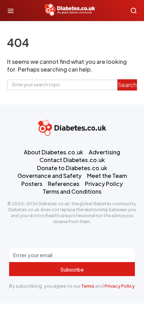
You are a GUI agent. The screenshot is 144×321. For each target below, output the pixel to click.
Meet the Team (107, 175)
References (63, 183)
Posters (31, 183)
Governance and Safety (49, 175)
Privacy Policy (120, 286)
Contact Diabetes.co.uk (72, 159)
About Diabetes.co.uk (53, 152)
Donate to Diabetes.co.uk (72, 168)
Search (127, 84)
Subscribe (72, 269)
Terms (87, 286)
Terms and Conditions (72, 191)
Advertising (104, 152)
